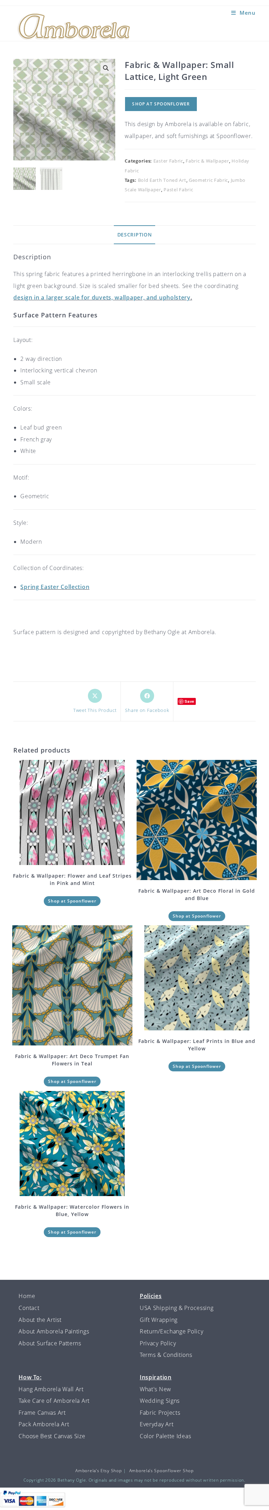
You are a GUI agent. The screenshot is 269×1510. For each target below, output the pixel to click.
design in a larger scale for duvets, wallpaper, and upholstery (101, 297)
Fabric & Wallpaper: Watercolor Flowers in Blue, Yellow (72, 1210)
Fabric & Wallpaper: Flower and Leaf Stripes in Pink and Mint (72, 879)
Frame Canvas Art (42, 1412)
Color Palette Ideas (165, 1436)
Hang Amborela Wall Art (51, 1389)
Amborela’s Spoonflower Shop (161, 1471)
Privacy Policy (158, 1343)
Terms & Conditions (166, 1355)
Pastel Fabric (178, 189)
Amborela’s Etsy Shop (98, 1471)
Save (189, 701)
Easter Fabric (168, 161)
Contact (29, 1308)
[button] (106, 68)
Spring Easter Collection (54, 587)
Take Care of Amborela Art (54, 1401)
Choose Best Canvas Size (52, 1436)
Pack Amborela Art (44, 1424)
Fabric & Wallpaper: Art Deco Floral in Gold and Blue (196, 894)
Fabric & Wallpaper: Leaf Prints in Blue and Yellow (196, 1045)
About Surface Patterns (50, 1343)
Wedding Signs (160, 1401)
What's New (155, 1389)
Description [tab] (134, 234)
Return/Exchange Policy (171, 1331)
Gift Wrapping (159, 1320)
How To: (30, 1377)
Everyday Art (156, 1424)
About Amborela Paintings (54, 1331)
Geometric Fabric (208, 180)
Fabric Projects (160, 1412)
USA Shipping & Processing (177, 1308)
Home (27, 1296)
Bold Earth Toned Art (162, 180)
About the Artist (40, 1320)
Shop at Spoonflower (161, 104)
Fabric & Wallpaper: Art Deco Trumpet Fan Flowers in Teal (72, 1060)
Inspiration (156, 1377)
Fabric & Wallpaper (207, 161)
